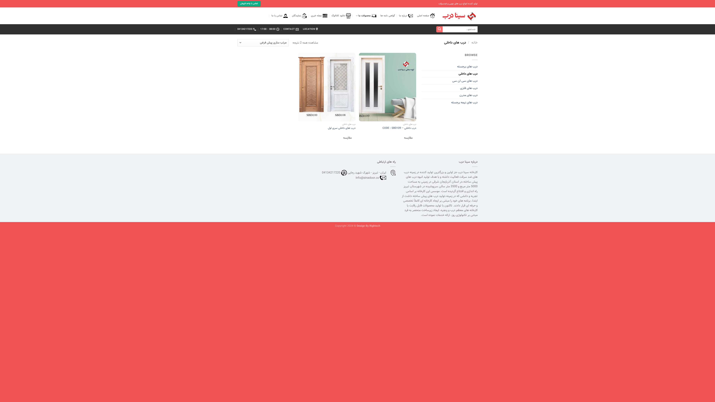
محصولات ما (364, 16)
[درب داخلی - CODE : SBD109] (387, 87)
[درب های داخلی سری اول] (326, 87)
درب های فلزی (469, 88)
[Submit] (439, 29)
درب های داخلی (468, 73)
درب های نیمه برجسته (464, 102)
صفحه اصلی (423, 16)
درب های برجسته (467, 66)
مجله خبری (316, 16)
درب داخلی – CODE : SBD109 (399, 128)
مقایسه (408, 138)
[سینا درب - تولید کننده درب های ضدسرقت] (459, 15)
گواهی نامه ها (387, 16)
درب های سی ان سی (465, 81)
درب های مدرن (469, 95)
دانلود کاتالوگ (338, 16)
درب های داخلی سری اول (341, 128)
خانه (474, 42)
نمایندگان (296, 16)
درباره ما (403, 16)
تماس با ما (276, 16)
